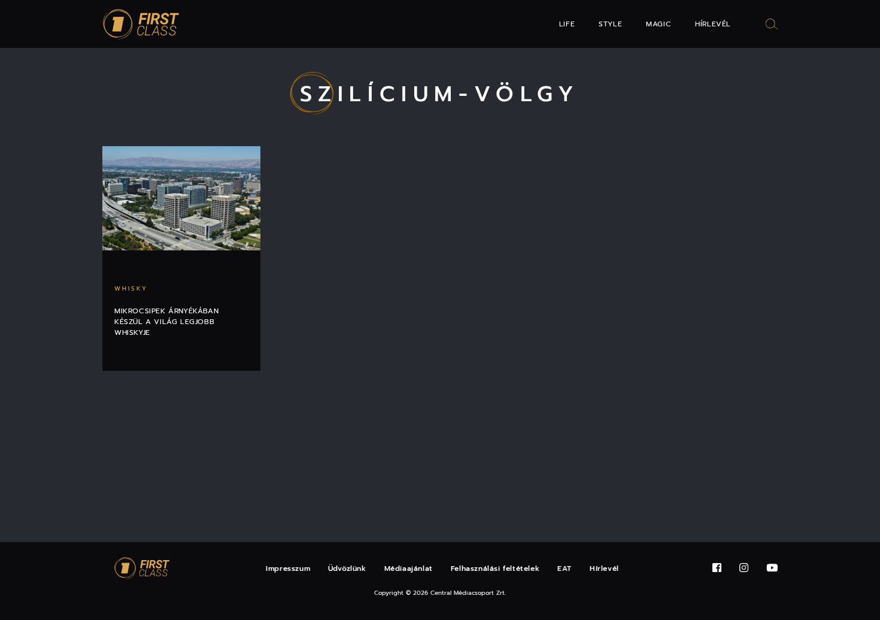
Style (610, 24)
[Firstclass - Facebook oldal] (716, 568)
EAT (564, 568)
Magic (658, 24)
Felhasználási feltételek (495, 568)
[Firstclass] (141, 24)
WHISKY (131, 288)
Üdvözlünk (347, 568)
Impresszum (288, 568)
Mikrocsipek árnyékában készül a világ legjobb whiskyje (166, 322)
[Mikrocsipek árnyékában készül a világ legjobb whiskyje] (181, 198)
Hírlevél (713, 24)
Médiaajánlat (408, 568)
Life (567, 24)
